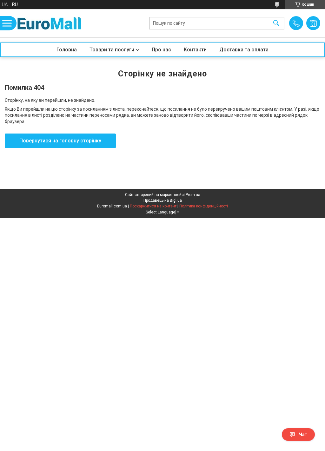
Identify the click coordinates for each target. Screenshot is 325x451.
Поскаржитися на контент (153, 206)
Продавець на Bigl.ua (162, 200)
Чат (303, 434)
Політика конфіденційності (203, 206)
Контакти (195, 50)
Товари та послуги (112, 50)
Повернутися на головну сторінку (60, 141)
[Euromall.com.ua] (49, 23)
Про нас (161, 50)
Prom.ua (193, 195)
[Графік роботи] (313, 23)
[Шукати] (276, 23)
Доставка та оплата (244, 50)
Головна (66, 50)
